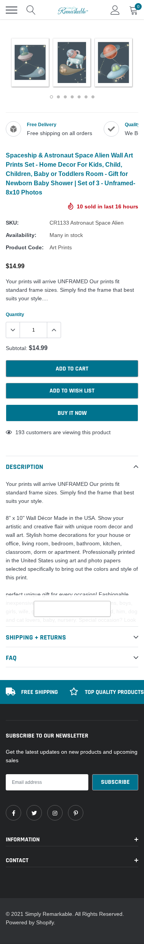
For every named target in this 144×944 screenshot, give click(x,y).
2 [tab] (58, 96)
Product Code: (25, 247)
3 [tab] (65, 96)
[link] (13, 813)
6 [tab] (86, 96)
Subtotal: (16, 348)
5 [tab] (79, 96)
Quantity (15, 314)
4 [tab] (72, 96)
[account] (115, 10)
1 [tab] (51, 96)
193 (20, 432)
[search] (31, 10)
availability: (21, 235)
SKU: (12, 223)
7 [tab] (92, 96)
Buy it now (72, 413)
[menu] (11, 10)
